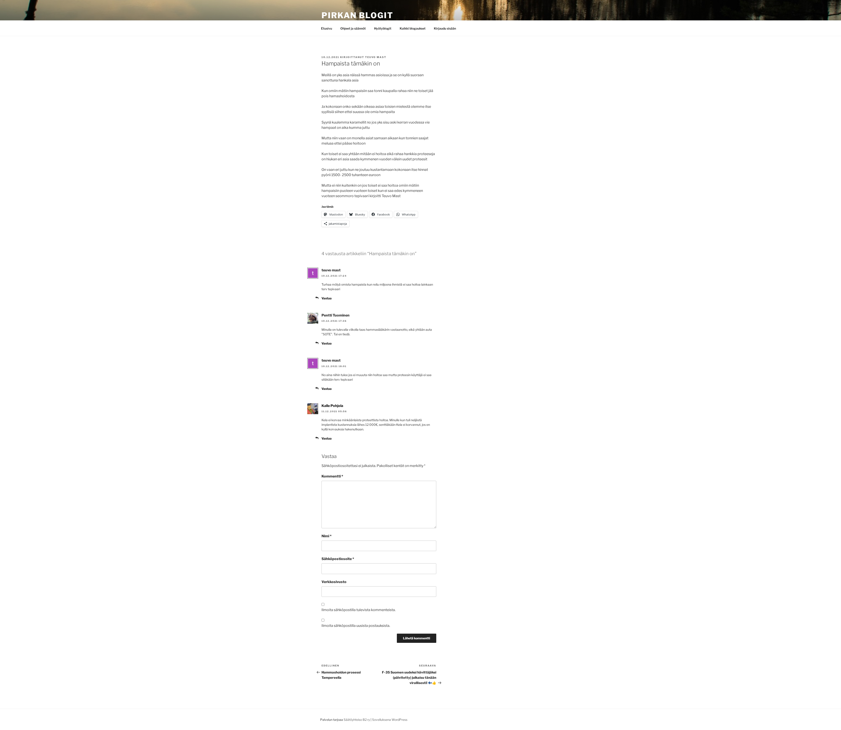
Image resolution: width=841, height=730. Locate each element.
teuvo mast (375, 57)
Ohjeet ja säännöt (353, 28)
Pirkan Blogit (357, 15)
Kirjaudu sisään (445, 28)
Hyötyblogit (382, 28)
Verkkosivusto (334, 582)
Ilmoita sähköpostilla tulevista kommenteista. (359, 610)
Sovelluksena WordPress (389, 719)
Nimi (327, 536)
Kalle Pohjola (332, 406)
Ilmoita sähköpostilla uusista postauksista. (356, 626)
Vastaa (327, 298)
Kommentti (332, 476)
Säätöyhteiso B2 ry (357, 719)
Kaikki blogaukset (413, 28)
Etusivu (326, 28)
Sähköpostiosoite (338, 559)
